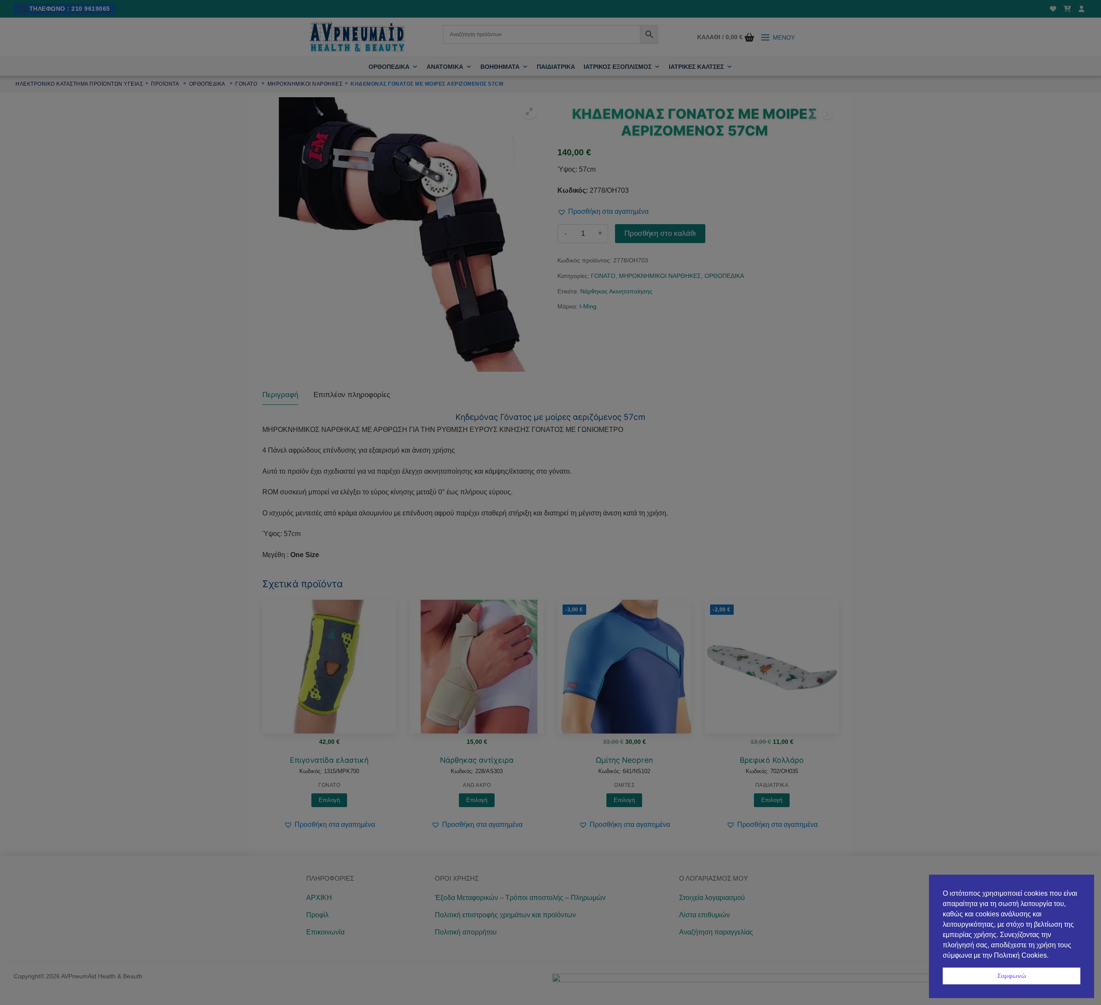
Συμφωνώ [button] (1011, 975)
